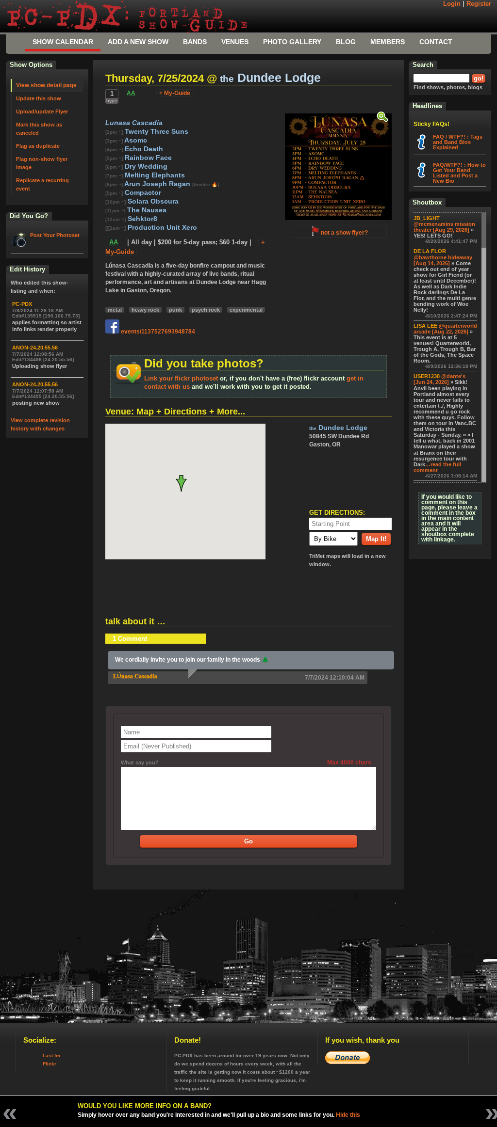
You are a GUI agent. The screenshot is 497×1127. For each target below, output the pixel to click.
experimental (246, 310)
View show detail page (46, 85)
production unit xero (161, 227)
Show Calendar (63, 42)
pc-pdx (22, 304)
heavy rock (145, 310)
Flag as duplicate (38, 146)
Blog (346, 42)
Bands (195, 42)
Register (478, 3)
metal (115, 310)
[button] (185, 483)
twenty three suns (155, 131)
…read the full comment (437, 467)
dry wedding (145, 166)
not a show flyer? (344, 232)
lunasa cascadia (134, 123)
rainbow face (147, 157)
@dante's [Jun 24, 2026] (439, 379)
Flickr (49, 1063)
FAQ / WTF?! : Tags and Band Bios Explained (457, 142)
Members (387, 42)
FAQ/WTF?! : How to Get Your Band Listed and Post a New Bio (459, 173)
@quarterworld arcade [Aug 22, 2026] (445, 328)
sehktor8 (141, 218)
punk (175, 310)
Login (452, 3)
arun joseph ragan (157, 184)
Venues (234, 42)
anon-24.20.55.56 (35, 347)
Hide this (348, 1114)
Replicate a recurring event (42, 184)
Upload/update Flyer (42, 111)
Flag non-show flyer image (41, 163)
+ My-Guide (174, 93)
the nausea (145, 210)
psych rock (206, 310)
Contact (435, 42)
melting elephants (154, 175)
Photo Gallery (292, 42)
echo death (143, 149)
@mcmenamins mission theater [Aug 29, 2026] (444, 227)
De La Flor (430, 251)
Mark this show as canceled (39, 129)
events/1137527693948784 (157, 331)
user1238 (427, 376)
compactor (142, 192)
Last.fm (51, 1055)
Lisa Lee (425, 326)
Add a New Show (138, 42)
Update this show (38, 98)
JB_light (427, 218)
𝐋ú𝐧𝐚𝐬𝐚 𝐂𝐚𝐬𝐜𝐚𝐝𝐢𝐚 (135, 676)
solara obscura (152, 201)
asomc (135, 140)
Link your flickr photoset (181, 378)
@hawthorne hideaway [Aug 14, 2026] (443, 260)
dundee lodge (270, 77)
